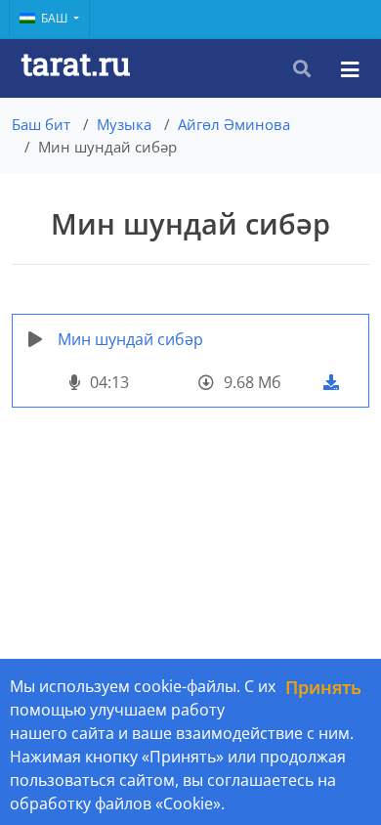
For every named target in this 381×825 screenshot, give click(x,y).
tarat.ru (75, 63)
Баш (55, 18)
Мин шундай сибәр (130, 339)
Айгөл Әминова (234, 124)
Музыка (124, 124)
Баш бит (41, 124)
